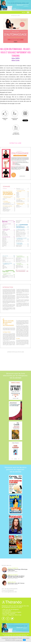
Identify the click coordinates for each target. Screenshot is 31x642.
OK (24, 640)
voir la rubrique (15, 378)
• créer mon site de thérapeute (10, 609)
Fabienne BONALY (13, 575)
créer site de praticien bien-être (19, 634)
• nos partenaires (6, 611)
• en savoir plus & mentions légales (11, 612)
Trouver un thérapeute (8, 590)
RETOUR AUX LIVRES (15, 15)
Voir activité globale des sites (9, 591)
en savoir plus (19, 640)
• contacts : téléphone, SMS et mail (11, 615)
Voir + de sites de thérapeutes (9, 588)
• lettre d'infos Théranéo (8, 613)
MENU (24, 12)
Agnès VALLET (12, 582)
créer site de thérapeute (7, 634)
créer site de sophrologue (15, 635)
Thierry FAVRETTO (13, 568)
